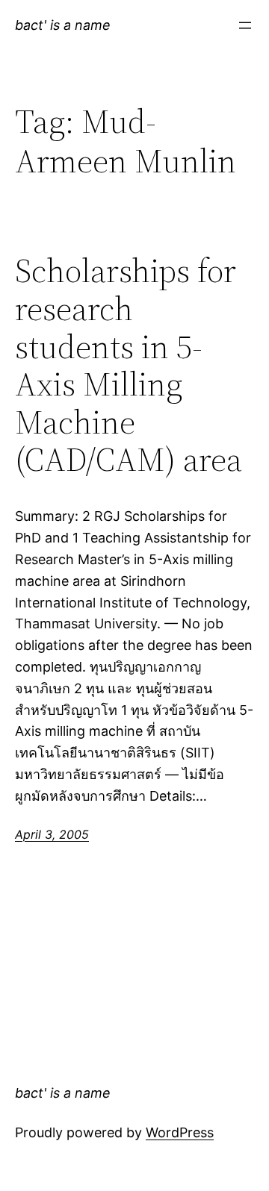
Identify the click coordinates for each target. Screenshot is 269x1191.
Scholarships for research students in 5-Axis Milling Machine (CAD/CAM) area (128, 365)
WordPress (180, 1132)
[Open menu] (245, 25)
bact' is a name (63, 25)
